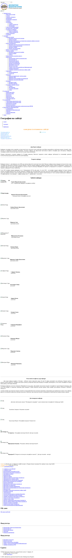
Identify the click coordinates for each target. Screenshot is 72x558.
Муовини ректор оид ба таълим (16, 38)
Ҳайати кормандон (13, 24)
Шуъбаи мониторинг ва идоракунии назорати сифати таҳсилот (24, 40)
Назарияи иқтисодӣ (8, 491)
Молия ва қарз (6, 489)
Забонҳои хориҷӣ (7, 476)
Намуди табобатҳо (13, 30)
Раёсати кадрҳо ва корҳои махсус (14, 56)
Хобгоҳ (11, 54)
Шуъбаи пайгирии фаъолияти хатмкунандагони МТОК (19, 106)
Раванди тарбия (10, 51)
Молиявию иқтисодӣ (14, 64)
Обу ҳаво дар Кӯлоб (5, 511)
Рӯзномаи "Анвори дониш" (12, 84)
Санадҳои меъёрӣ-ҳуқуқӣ (12, 27)
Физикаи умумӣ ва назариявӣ (10, 502)
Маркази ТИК (12, 77)
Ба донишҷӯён (6, 99)
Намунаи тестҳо (10, 97)
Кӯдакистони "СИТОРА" (12, 28)
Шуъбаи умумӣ (12, 82)
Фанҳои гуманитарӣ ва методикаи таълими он (14, 500)
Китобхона (8, 22)
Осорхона (8, 34)
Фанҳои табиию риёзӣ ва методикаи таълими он (15, 501)
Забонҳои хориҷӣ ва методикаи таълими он (13, 477)
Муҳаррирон (12, 87)
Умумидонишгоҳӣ (13, 72)
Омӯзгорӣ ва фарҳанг (14, 62)
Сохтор (8, 15)
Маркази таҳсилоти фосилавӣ (16, 79)
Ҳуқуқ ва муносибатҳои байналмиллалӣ (13, 505)
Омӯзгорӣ (5, 531)
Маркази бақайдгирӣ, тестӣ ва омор (17, 76)
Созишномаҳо (9, 108)
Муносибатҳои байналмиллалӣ (10, 107)
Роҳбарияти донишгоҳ (11, 19)
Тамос (10, 89)
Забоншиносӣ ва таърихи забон (10, 479)
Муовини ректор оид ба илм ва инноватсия (19, 44)
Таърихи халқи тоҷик (8, 499)
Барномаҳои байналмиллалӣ (13, 109)
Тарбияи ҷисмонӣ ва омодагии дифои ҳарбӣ (19, 69)
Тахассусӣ (11, 73)
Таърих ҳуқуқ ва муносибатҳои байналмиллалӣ (20, 67)
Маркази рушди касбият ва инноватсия (18, 78)
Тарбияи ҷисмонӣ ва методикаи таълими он (14, 496)
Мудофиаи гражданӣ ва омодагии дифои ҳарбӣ (14, 490)
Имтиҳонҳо (9, 96)
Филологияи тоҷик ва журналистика (18, 58)
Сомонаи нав (4, 1)
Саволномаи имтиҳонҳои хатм (13, 101)
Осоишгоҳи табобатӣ (11, 29)
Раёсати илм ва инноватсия (15, 45)
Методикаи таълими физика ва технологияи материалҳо (16, 487)
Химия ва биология (13, 68)
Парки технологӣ (10, 33)
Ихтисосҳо (8, 94)
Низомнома (9, 18)
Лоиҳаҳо (8, 111)
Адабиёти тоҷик (7, 470)
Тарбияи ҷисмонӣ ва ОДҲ (9, 544)
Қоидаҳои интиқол (10, 104)
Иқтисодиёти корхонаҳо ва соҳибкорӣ (12, 481)
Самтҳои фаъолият (10, 112)
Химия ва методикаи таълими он (11, 504)
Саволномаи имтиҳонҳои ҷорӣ (13, 102)
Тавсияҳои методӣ (10, 98)
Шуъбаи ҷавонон (13, 83)
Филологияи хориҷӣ (14, 61)
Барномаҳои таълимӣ (11, 103)
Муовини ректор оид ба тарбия (16, 52)
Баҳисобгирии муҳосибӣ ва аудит (11, 471)
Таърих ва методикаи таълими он (11, 497)
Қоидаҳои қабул (10, 93)
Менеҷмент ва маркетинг (9, 485)
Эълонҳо (8, 20)
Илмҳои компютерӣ (8, 482)
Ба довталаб (6, 91)
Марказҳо (8, 74)
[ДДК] (11, 9)
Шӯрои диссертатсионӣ (14, 48)
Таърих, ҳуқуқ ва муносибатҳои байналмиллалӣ (15, 543)
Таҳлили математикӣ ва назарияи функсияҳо (14, 494)
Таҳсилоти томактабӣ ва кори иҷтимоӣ (12, 495)
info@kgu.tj (9, 554)
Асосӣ (4, 121)
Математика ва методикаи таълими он (12, 484)
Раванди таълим (10, 37)
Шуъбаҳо (8, 81)
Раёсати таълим (12, 39)
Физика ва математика (14, 63)
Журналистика (6, 475)
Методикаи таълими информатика (11, 486)
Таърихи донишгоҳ (10, 17)
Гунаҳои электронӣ (13, 88)
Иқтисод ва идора (13, 66)
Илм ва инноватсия (11, 43)
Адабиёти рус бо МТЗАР (9, 468)
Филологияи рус (13, 59)
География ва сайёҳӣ (8, 473)
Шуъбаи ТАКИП (13, 47)
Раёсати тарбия (12, 53)
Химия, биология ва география (10, 542)
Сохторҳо (5, 35)
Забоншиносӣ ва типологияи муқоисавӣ (13, 480)
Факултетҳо (9, 57)
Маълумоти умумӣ (10, 14)
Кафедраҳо (8, 71)
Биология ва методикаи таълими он (12, 472)
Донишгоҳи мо (7, 13)
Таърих (11, 86)
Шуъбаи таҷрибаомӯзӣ (14, 42)
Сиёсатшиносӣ (7, 492)
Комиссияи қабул (10, 92)
